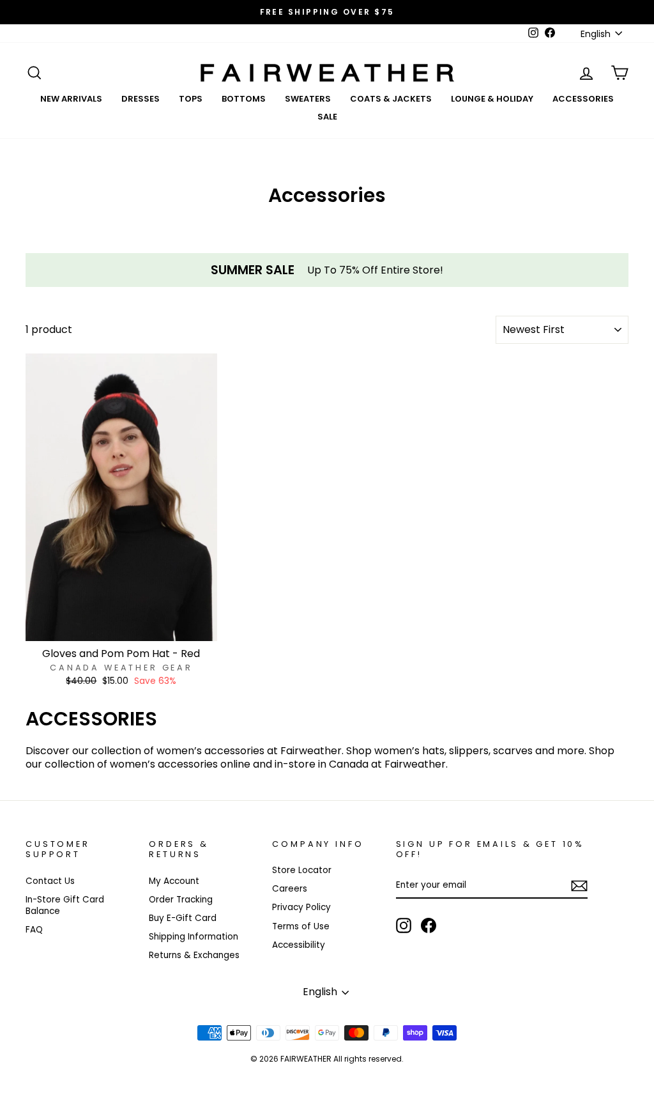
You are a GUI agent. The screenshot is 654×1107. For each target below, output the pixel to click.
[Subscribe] (579, 886)
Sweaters (308, 99)
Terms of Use (301, 926)
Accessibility (298, 945)
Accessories (583, 99)
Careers (289, 889)
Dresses (140, 99)
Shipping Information (193, 937)
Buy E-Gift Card (183, 918)
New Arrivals (71, 99)
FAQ (34, 930)
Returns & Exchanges (194, 955)
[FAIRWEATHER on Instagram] (403, 925)
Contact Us (50, 881)
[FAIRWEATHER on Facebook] (428, 925)
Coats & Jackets (391, 99)
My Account (174, 881)
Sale (327, 117)
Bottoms (244, 99)
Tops (190, 99)
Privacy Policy (301, 907)
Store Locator (301, 870)
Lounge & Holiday (492, 99)
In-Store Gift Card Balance (65, 905)
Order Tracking (181, 900)
